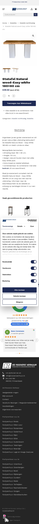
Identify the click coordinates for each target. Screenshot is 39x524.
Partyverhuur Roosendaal (12, 428)
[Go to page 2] (19, 353)
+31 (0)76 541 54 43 (13, 373)
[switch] (34, 268)
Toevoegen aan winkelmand (19, 103)
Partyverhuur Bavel (10, 471)
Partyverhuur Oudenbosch (13, 442)
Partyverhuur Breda (10, 421)
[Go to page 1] (17, 353)
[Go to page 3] (21, 353)
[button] (3, 9)
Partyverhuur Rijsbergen (12, 474)
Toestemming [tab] (7, 226)
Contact (5, 399)
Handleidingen (8, 406)
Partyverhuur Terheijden (12, 484)
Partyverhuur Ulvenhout (12, 464)
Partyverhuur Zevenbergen (13, 467)
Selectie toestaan (19, 296)
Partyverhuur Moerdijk (11, 449)
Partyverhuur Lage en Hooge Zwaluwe (17, 452)
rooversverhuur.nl (8, 511)
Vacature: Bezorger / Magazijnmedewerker (19, 403)
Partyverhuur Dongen (11, 491)
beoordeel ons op (19, 324)
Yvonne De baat (17, 331)
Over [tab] (32, 226)
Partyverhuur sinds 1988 (20, 1)
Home (4, 23)
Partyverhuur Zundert (11, 478)
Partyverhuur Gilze (10, 438)
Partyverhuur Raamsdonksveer (14, 488)
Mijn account (7, 396)
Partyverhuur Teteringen (12, 445)
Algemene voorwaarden (11, 410)
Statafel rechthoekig (27, 23)
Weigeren (19, 302)
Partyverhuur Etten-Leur (12, 425)
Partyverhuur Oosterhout (12, 432)
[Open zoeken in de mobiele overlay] (20, 14)
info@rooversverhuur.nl (15, 376)
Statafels (13, 23)
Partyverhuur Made (10, 481)
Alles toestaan (19, 290)
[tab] (19, 130)
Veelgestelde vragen (10, 393)
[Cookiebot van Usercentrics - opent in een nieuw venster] (28, 220)
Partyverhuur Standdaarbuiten (14, 495)
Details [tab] (19, 226)
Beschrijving (19, 130)
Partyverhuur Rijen (9, 435)
